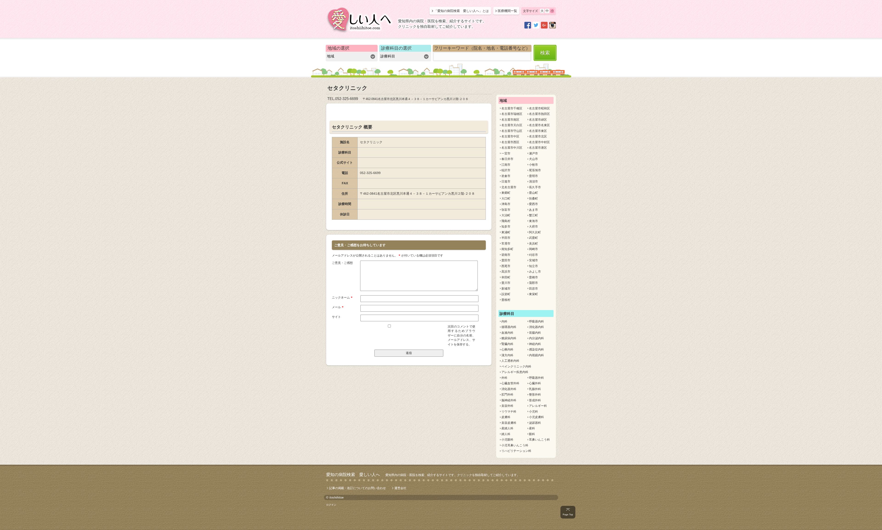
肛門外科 (507, 394)
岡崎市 (533, 249)
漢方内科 (507, 355)
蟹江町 (533, 215)
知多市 (505, 226)
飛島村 (505, 221)
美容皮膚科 (508, 423)
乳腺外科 (535, 389)
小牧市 (533, 164)
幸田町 (505, 277)
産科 (532, 428)
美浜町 (533, 243)
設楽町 (505, 294)
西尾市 (505, 266)
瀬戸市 (533, 153)
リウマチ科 (508, 411)
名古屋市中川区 (511, 147)
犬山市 (533, 159)
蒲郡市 (533, 283)
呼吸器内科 (536, 321)
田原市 (533, 288)
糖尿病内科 (508, 338)
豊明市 (533, 176)
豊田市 (505, 260)
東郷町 (505, 192)
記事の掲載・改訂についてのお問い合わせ (357, 488)
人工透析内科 (510, 360)
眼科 (532, 434)
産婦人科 (507, 428)
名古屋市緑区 (538, 119)
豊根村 (505, 300)
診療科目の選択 (396, 48)
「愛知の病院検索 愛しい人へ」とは (461, 11)
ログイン (331, 504)
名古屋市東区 (538, 131)
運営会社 (400, 488)
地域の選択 (338, 48)
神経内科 (535, 344)
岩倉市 (505, 176)
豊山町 (533, 192)
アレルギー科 (538, 405)
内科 (504, 321)
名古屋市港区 (538, 147)
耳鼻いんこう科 (539, 439)
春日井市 (507, 159)
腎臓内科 (507, 344)
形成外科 (535, 400)
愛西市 (533, 204)
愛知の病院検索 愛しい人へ (353, 474)
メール (338, 307)
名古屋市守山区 (511, 131)
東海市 (533, 221)
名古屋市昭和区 (539, 108)
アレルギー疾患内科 (514, 372)
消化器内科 (536, 327)
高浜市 (505, 271)
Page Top (568, 514)
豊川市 (505, 283)
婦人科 (505, 434)
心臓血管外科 (510, 383)
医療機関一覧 (507, 11)
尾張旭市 (535, 170)
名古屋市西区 (510, 142)
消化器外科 (508, 389)
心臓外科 (535, 383)
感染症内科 (536, 349)
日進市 (505, 181)
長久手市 (535, 187)
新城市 (505, 288)
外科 (504, 377)
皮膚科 (505, 417)
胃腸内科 (535, 332)
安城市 (533, 260)
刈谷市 (533, 254)
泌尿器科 (535, 423)
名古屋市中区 (510, 136)
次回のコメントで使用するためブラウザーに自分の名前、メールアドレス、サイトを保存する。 (461, 335)
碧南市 (505, 254)
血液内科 (507, 332)
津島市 (505, 204)
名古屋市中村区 (539, 142)
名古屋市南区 (510, 119)
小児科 (533, 411)
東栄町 (533, 294)
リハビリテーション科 (516, 451)
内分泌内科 (536, 338)
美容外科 (507, 405)
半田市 (505, 237)
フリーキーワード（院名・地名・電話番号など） (482, 48)
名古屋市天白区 (511, 125)
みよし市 (535, 271)
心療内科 (507, 349)
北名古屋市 (508, 187)
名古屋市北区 (538, 136)
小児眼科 (507, 439)
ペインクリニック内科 (516, 366)
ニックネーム (342, 297)
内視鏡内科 (536, 355)
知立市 (533, 266)
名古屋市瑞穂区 (511, 114)
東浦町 (505, 232)
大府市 (533, 226)
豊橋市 (533, 277)
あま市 (533, 209)
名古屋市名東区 (539, 125)
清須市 (533, 181)
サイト (336, 317)
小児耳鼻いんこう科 (514, 445)
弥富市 (505, 209)
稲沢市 (505, 170)
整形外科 (535, 394)
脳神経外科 (508, 400)
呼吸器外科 (536, 377)
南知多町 (507, 249)
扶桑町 (533, 198)
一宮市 (505, 153)
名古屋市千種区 (511, 108)
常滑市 (505, 243)
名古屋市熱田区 (539, 114)
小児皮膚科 (536, 417)
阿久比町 (535, 232)
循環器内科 (508, 327)
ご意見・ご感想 (342, 263)
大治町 (505, 215)
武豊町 (533, 237)
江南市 (505, 164)
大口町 (505, 198)
